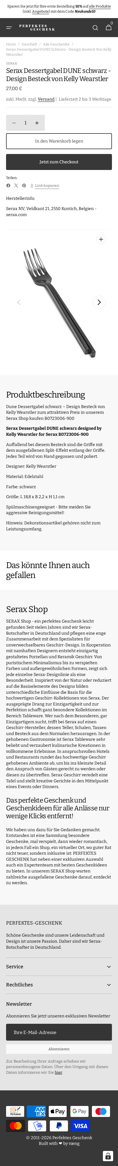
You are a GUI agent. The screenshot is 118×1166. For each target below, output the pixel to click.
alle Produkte (100, 6)
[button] (9, 27)
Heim (11, 44)
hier (58, 1072)
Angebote (40, 11)
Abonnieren (59, 1049)
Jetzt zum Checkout (59, 162)
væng (74, 1143)
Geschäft (29, 44)
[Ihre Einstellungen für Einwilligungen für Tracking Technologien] (108, 1156)
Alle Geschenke (56, 44)
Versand (46, 99)
